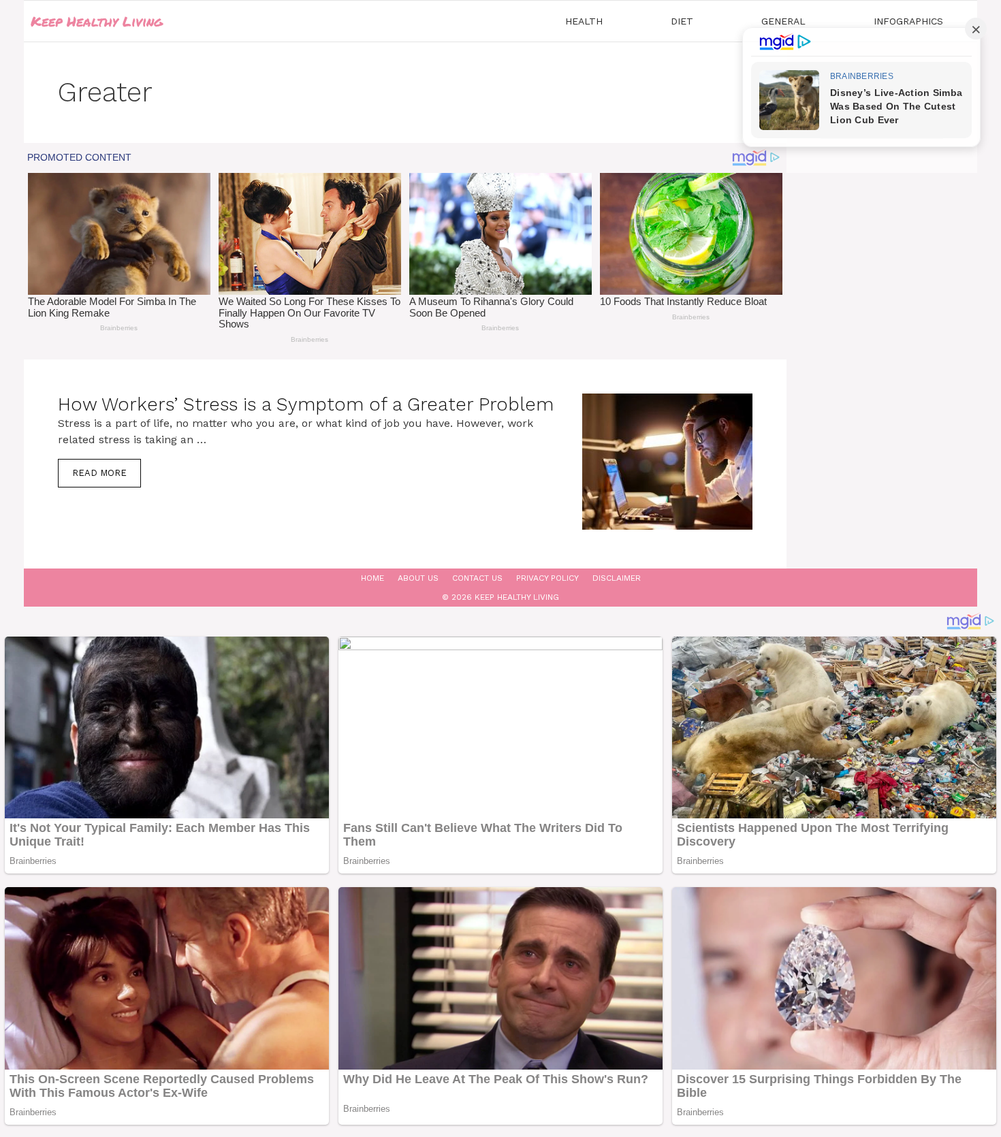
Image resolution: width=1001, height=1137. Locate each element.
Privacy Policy (547, 578)
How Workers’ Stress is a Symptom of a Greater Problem (306, 404)
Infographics (908, 21)
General (783, 21)
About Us (418, 578)
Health (584, 21)
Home (372, 578)
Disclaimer (616, 578)
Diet (682, 21)
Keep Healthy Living (97, 21)
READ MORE (99, 473)
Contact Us (477, 578)
